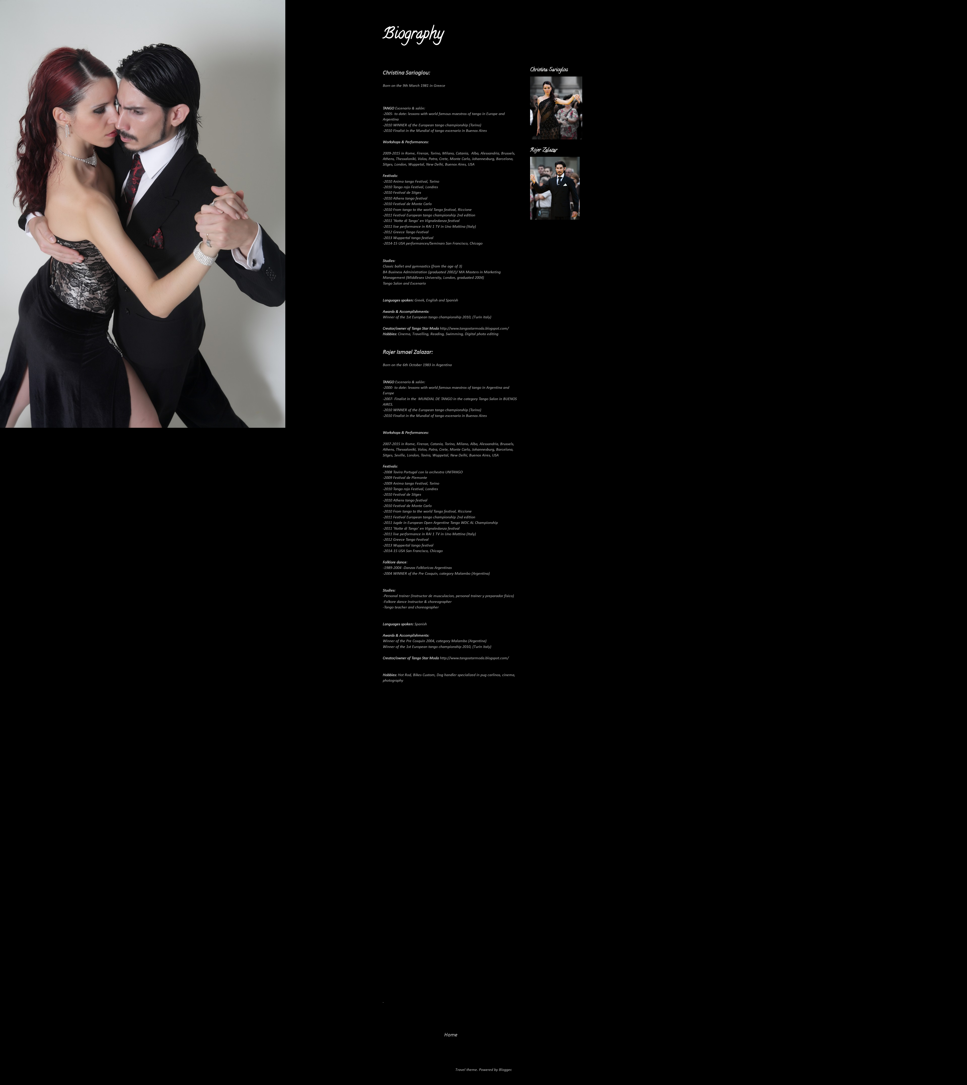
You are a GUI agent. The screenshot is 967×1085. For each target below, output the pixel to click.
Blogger (505, 1070)
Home (451, 1035)
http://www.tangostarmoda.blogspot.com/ (474, 329)
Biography (413, 35)
